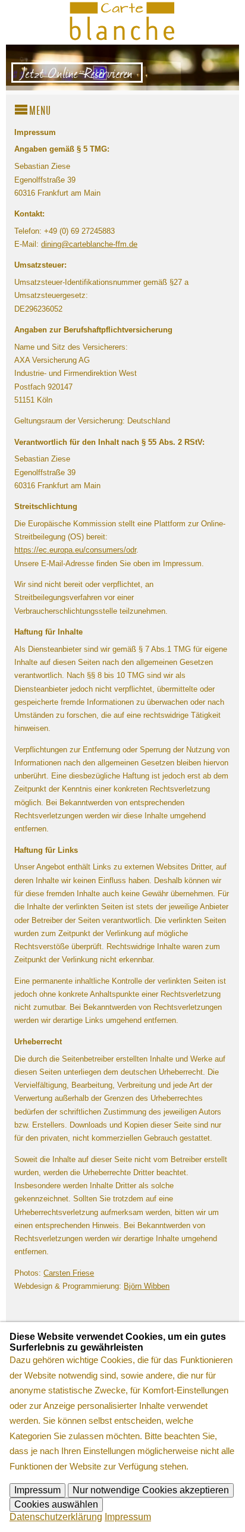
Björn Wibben (146, 1286)
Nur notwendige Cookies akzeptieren (151, 1490)
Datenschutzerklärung (56, 1517)
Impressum (37, 1490)
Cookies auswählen (56, 1504)
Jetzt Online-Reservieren (77, 72)
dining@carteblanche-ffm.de (89, 244)
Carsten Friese (68, 1273)
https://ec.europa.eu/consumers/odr (75, 549)
